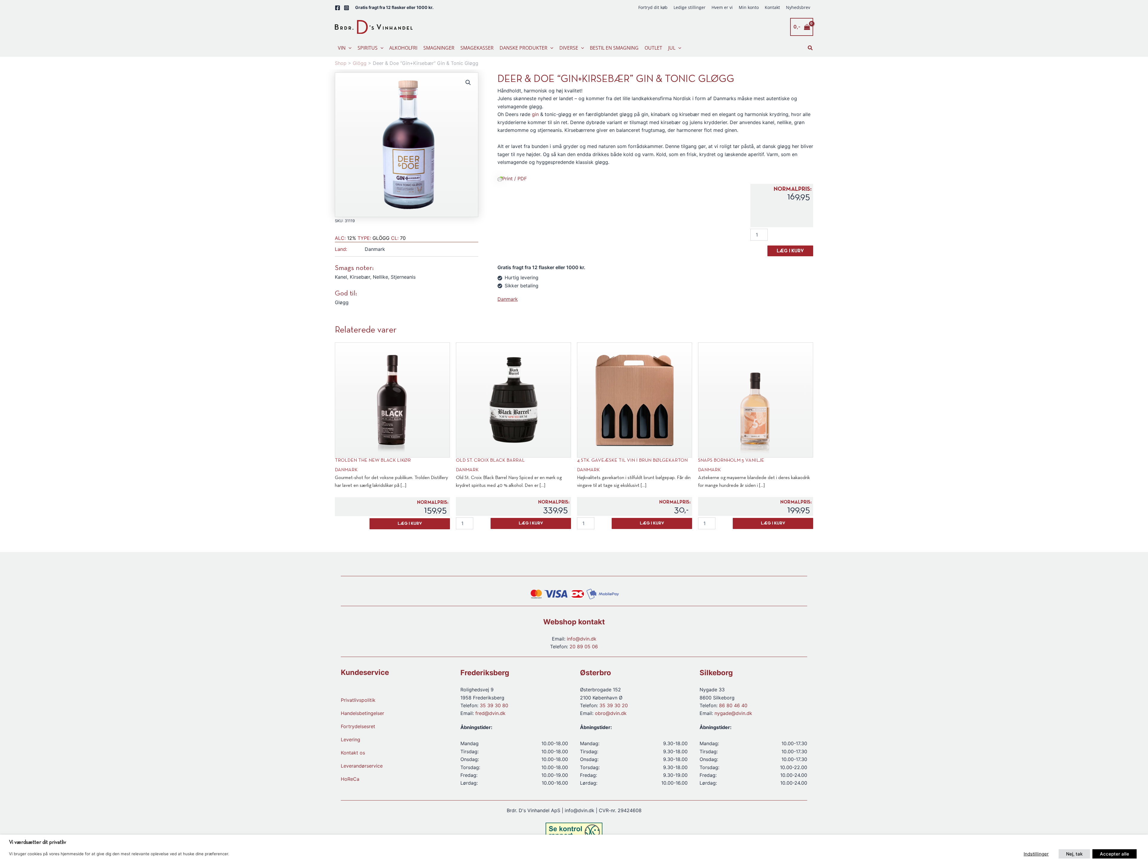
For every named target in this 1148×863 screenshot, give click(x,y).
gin (535, 114)
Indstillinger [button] (1036, 854)
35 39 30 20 (613, 705)
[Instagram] (346, 7)
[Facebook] (337, 7)
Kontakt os (353, 753)
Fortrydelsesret (358, 726)
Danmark (507, 299)
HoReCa (350, 779)
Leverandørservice (362, 766)
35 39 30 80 (494, 705)
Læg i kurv (790, 251)
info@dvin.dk (581, 639)
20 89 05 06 (584, 646)
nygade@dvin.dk (733, 713)
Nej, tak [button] (1074, 854)
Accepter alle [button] (1114, 854)
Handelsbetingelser (362, 713)
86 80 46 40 (733, 705)
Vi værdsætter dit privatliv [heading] (37, 842)
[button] (349, 48)
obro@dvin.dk (611, 713)
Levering (350, 739)
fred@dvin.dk (490, 713)
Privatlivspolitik (358, 700)
